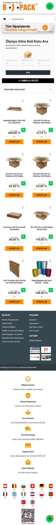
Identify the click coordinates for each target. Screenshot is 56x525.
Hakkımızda (7, 323)
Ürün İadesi (34, 330)
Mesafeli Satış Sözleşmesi (13, 338)
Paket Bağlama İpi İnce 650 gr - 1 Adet (42, 281)
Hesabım (33, 320)
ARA (28, 72)
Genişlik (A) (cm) (27, 60)
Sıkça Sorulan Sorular (11, 341)
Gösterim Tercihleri (14, 89)
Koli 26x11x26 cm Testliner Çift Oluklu (42, 121)
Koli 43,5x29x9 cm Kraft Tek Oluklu (14, 228)
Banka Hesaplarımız (10, 320)
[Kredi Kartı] (35, 357)
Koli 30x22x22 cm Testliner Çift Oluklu (14, 175)
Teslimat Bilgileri (8, 327)
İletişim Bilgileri (35, 340)
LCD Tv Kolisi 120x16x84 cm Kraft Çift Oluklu (14, 281)
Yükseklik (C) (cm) (43, 60)
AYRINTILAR (14, 142)
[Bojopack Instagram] (46, 349)
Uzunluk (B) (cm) (11, 60)
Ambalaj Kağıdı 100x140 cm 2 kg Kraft (14, 121)
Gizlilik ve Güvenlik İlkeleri (13, 330)
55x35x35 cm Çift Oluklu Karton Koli (41, 228)
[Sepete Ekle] (23, 130)
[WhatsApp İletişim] (35, 349)
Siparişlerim (34, 323)
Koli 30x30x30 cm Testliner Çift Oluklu (42, 175)
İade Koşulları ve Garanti (12, 334)
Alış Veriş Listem (36, 327)
